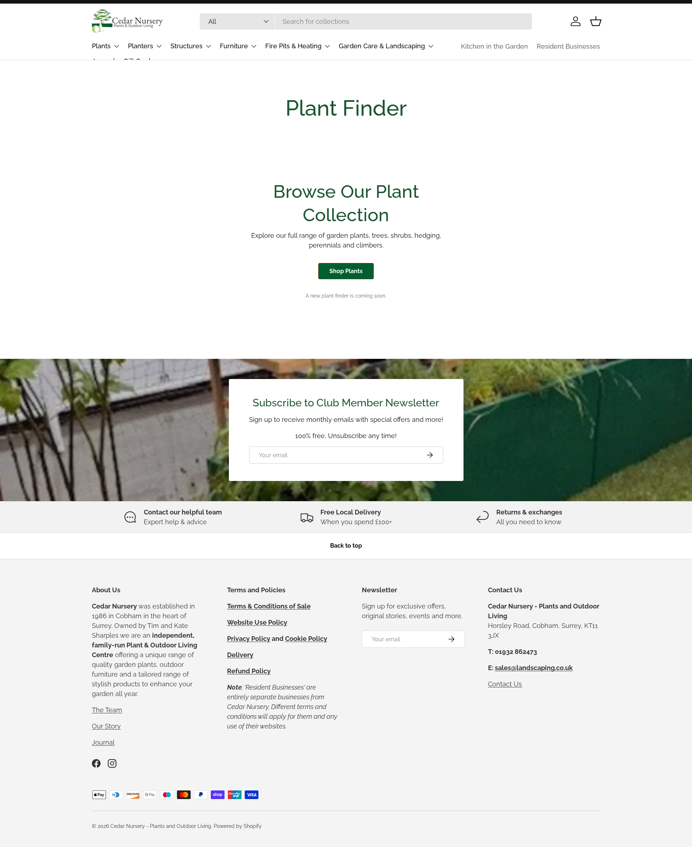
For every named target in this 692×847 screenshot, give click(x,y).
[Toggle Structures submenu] (208, 46)
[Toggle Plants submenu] (116, 46)
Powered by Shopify (238, 826)
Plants (101, 46)
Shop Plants (346, 271)
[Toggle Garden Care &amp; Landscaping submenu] (430, 46)
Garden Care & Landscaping (382, 46)
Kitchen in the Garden (494, 46)
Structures (186, 46)
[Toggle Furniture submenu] (253, 46)
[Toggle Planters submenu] (159, 46)
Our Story (106, 726)
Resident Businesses (568, 46)
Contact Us (505, 684)
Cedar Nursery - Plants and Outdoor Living (160, 826)
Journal (103, 742)
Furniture (234, 46)
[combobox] (366, 21)
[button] (596, 21)
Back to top (346, 545)
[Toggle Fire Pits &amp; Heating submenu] (327, 46)
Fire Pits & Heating (293, 46)
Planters (140, 46)
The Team (107, 710)
